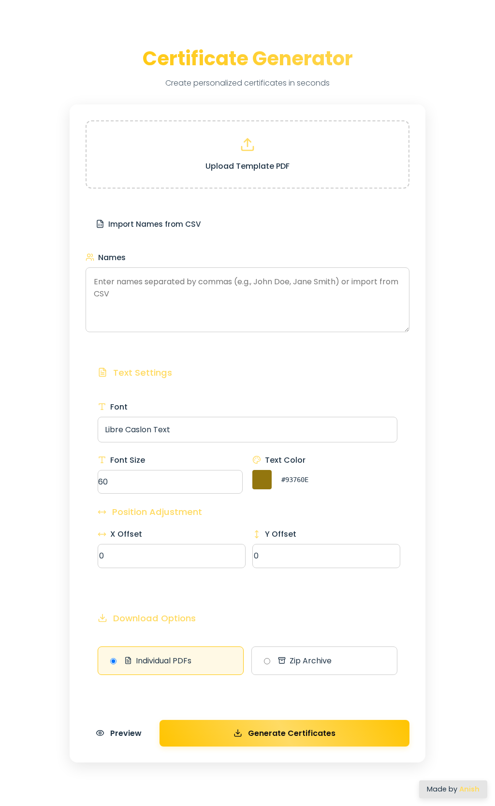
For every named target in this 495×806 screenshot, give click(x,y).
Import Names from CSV (154, 224)
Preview (126, 733)
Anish (469, 789)
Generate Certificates (291, 733)
